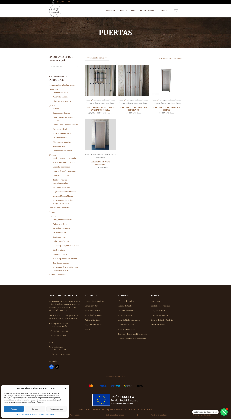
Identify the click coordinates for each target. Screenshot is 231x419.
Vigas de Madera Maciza (63, 196)
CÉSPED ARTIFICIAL (59, 350)
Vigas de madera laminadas (64, 192)
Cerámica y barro (60, 237)
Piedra (87, 329)
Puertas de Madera (125, 306)
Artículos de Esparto (93, 315)
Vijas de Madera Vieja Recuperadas (132, 339)
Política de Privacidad (37, 414)
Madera (52, 155)
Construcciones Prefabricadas (62, 85)
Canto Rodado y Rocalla (160, 306)
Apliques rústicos (60, 224)
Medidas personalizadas (59, 208)
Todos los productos (57, 275)
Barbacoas (155, 301)
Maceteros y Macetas (160, 315)
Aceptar (14, 409)
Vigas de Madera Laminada (129, 320)
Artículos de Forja (92, 310)
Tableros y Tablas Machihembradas (132, 334)
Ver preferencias (56, 409)
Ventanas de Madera (61, 187)
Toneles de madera (61, 263)
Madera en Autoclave (126, 329)
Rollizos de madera (61, 175)
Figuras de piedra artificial (64, 133)
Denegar (35, 409)
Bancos (56, 109)
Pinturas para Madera (62, 101)
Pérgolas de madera (61, 167)
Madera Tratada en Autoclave (65, 158)
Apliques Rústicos (92, 320)
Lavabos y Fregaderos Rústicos (66, 246)
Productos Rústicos (59, 336)
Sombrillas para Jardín (62, 151)
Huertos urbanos (60, 138)
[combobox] (97, 58)
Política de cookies (22, 414)
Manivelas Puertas (60, 97)
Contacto (53, 361)
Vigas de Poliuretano (93, 325)
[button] (65, 388)
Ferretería (53, 89)
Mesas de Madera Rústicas (64, 162)
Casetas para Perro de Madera (65, 125)
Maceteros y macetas (62, 142)
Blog (51, 342)
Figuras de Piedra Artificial (162, 320)
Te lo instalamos (56, 347)
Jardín (52, 105)
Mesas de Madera (125, 315)
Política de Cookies (159, 415)
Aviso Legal (50, 414)
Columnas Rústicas (61, 241)
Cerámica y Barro (92, 306)
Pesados (52, 212)
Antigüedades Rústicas (94, 301)
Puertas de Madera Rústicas (64, 171)
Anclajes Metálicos (60, 92)
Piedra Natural (59, 250)
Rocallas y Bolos (59, 146)
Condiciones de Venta (202, 415)
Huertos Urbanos (158, 325)
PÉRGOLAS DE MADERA (60, 354)
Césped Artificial (60, 129)
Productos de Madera (59, 331)
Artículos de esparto (61, 228)
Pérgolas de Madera (126, 301)
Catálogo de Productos (58, 323)
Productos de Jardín (59, 326)
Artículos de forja (60, 233)
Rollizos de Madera (126, 325)
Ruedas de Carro (60, 254)
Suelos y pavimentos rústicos (65, 259)
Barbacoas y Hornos (61, 113)
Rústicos (52, 216)
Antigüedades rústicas (62, 220)
